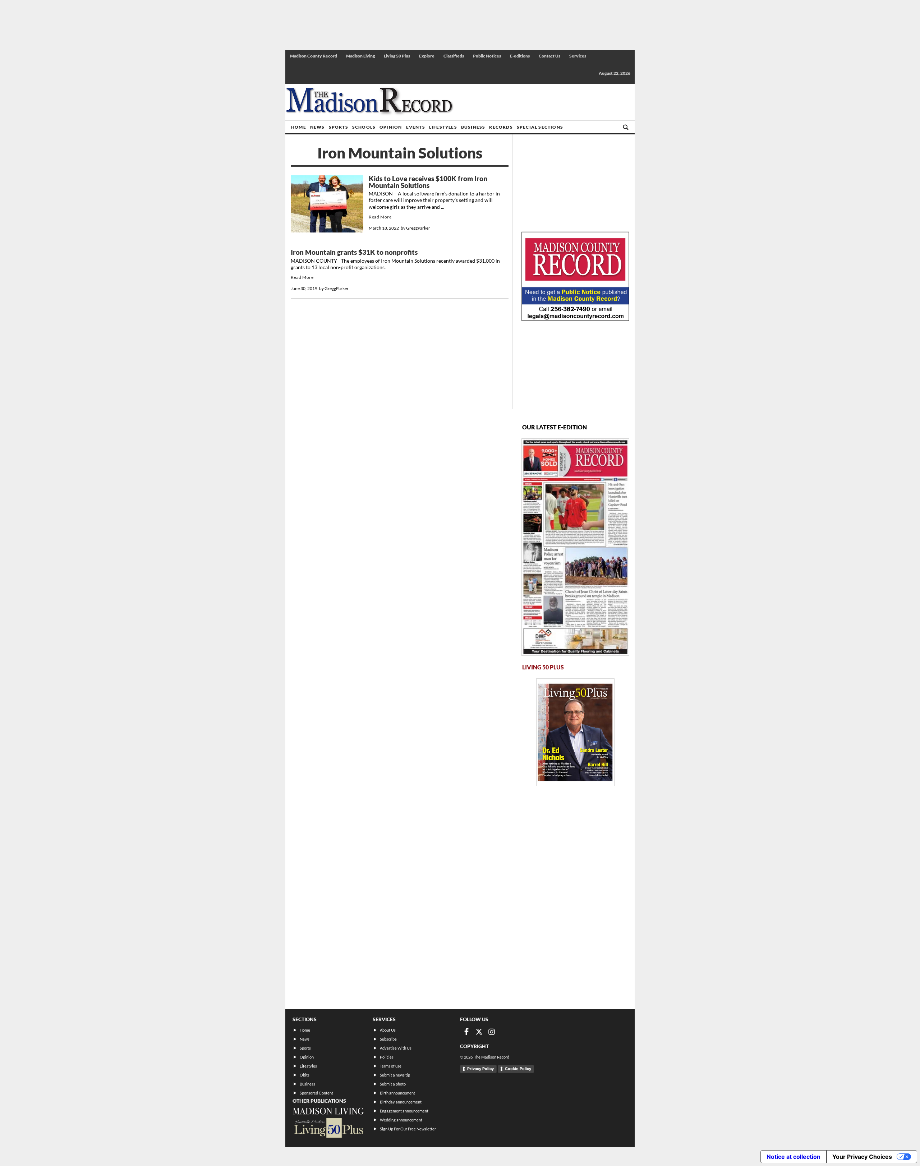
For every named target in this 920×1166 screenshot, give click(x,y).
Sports (338, 127)
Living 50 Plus (397, 56)
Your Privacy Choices (862, 1156)
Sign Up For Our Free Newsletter (408, 1128)
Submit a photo (393, 1084)
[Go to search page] (625, 127)
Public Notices (487, 56)
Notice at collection (793, 1156)
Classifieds (453, 56)
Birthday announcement (401, 1102)
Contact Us (549, 56)
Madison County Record (313, 56)
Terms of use (390, 1066)
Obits (304, 1075)
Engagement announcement (404, 1111)
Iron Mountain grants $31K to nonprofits (354, 252)
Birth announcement (397, 1093)
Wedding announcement (401, 1119)
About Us (388, 1030)
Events (415, 127)
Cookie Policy (518, 1068)
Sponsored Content (316, 1093)
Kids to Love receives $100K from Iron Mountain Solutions (428, 182)
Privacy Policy (480, 1068)
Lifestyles (443, 127)
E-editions (520, 56)
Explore (426, 56)
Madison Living (360, 56)
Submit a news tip (395, 1075)
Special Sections (540, 127)
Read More (380, 217)
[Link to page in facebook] (466, 1031)
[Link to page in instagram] (491, 1031)
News (317, 127)
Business (473, 127)
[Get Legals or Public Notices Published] (575, 318)
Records (500, 127)
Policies (387, 1057)
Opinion (391, 127)
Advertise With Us (395, 1048)
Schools (364, 127)
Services (577, 56)
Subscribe (388, 1039)
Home (298, 127)
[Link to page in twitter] (479, 1031)
